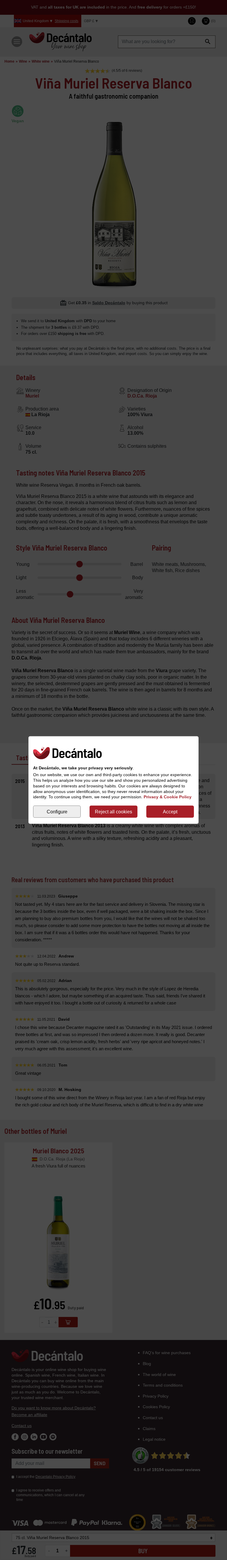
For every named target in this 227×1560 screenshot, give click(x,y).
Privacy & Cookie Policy (168, 796)
